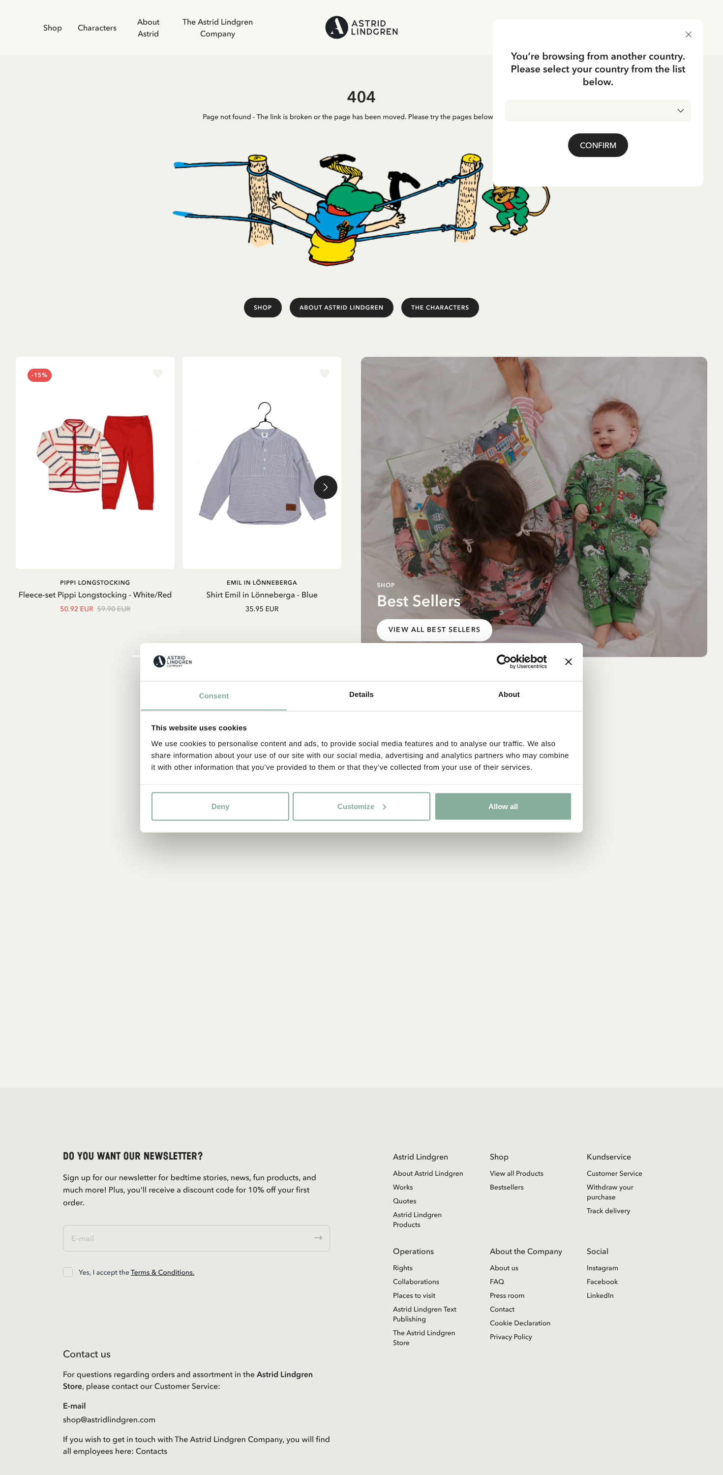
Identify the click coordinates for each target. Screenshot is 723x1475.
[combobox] (598, 111)
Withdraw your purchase (610, 1192)
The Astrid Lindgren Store (424, 1337)
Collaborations (416, 1281)
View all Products (516, 1173)
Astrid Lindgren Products (417, 1219)
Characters (97, 27)
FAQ (497, 1281)
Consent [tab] (214, 695)
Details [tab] (361, 694)
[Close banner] (568, 661)
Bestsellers (507, 1187)
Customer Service (614, 1173)
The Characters (440, 307)
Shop (52, 27)
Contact (502, 1309)
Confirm (598, 145)
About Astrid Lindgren (342, 307)
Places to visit (414, 1295)
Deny (220, 806)
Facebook (602, 1281)
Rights (403, 1267)
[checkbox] (68, 1272)
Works (403, 1187)
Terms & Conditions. (162, 1272)
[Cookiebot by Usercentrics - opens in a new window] (504, 661)
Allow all (503, 806)
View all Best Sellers (435, 630)
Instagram (602, 1267)
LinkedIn (600, 1295)
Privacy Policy (511, 1336)
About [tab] (509, 694)
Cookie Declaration (520, 1322)
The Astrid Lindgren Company (217, 27)
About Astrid (148, 27)
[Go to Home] (361, 27)
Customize (355, 806)
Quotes (404, 1200)
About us (504, 1267)
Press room (507, 1295)
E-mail (74, 1406)
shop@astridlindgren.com (109, 1419)
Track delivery (608, 1210)
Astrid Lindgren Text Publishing (424, 1314)
